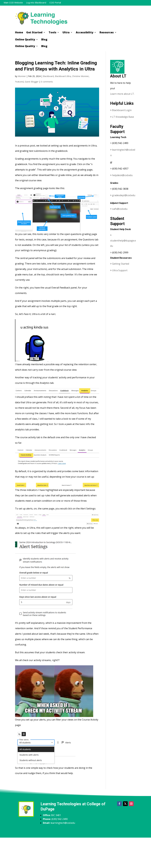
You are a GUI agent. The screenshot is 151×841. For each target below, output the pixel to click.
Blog (44, 39)
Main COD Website (13, 2)
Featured (19, 81)
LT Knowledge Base (123, 116)
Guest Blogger (31, 81)
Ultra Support (119, 270)
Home (19, 32)
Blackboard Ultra (63, 76)
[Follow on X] (125, 803)
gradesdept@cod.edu (123, 195)
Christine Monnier (80, 76)
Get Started (34, 32)
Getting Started (120, 263)
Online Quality (25, 39)
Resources (107, 32)
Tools (52, 32)
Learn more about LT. (122, 93)
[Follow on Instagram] (131, 803)
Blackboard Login (122, 110)
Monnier (22, 76)
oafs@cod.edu (119, 208)
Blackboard (48, 76)
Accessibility (84, 32)
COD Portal (55, 2)
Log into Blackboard (36, 2)
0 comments (47, 81)
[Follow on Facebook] (119, 803)
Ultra (66, 32)
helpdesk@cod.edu (122, 175)
